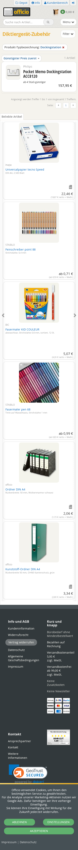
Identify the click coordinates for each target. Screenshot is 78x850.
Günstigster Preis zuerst (20, 58)
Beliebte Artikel (12, 116)
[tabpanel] (39, 359)
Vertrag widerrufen (21, 642)
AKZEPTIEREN (39, 831)
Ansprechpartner (19, 741)
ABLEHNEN (19, 822)
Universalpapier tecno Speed (24, 171)
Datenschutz (28, 842)
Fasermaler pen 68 (26, 410)
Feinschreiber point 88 (20, 251)
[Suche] (48, 22)
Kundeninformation (21, 628)
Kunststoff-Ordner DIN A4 (30, 570)
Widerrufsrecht (18, 635)
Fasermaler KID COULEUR (30, 330)
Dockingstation (32, 47)
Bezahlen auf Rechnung (56, 644)
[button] (28, 774)
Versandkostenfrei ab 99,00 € (59, 670)
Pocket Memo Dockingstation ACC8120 (47, 74)
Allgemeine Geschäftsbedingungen (23, 658)
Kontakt (13, 747)
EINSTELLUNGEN (58, 822)
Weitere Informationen (17, 756)
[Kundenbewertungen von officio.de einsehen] (58, 737)
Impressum (9, 842)
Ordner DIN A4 (29, 490)
